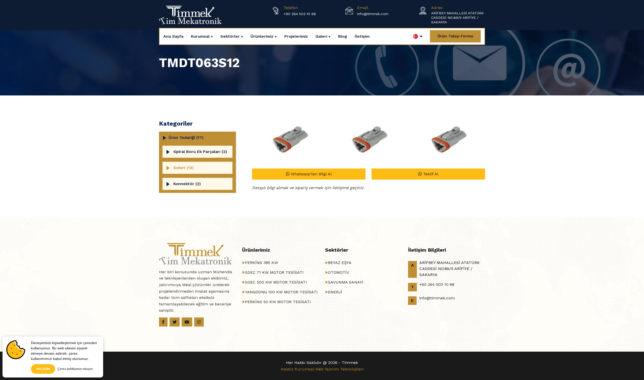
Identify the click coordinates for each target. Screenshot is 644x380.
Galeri (321, 36)
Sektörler (230, 36)
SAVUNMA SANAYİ (345, 282)
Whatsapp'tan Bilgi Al (311, 174)
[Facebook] (163, 322)
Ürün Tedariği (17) (186, 137)
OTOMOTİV (338, 272)
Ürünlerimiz (262, 36)
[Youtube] (187, 322)
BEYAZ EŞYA (339, 262)
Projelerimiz (296, 36)
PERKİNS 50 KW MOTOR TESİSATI (278, 301)
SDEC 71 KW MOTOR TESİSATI (274, 272)
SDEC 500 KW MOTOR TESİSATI (276, 282)
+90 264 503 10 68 (300, 14)
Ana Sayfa (173, 36)
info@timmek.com (372, 14)
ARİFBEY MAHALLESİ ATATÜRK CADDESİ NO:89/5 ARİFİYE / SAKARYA (457, 17)
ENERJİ (335, 292)
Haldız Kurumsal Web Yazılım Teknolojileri (322, 369)
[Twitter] (175, 322)
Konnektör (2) (187, 183)
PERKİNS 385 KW (261, 262)
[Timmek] (190, 15)
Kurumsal (200, 36)
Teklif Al (430, 174)
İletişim (362, 36)
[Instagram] (199, 322)
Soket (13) (183, 167)
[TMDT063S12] (289, 141)
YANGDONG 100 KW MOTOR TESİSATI (281, 292)
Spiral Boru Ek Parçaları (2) (200, 151)
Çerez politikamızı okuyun (75, 369)
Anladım (43, 369)
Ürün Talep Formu (455, 36)
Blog (342, 36)
